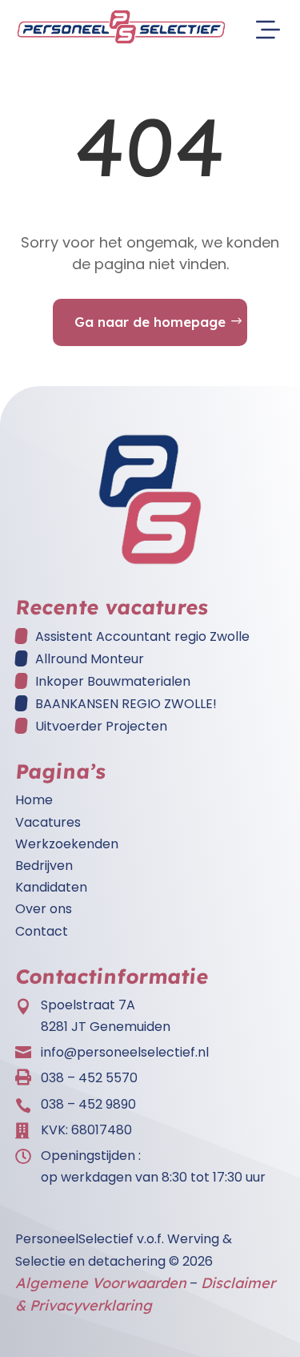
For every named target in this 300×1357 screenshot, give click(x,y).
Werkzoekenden (66, 844)
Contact (41, 931)
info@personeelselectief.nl (125, 1052)
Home (34, 800)
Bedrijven (44, 865)
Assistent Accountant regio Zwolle (142, 636)
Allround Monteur (89, 659)
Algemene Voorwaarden (100, 1283)
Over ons (43, 909)
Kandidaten (51, 887)
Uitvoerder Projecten (101, 726)
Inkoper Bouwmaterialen (112, 681)
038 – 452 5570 (89, 1078)
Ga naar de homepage (150, 321)
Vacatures (48, 822)
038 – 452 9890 (88, 1104)
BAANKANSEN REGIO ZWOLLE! (126, 704)
